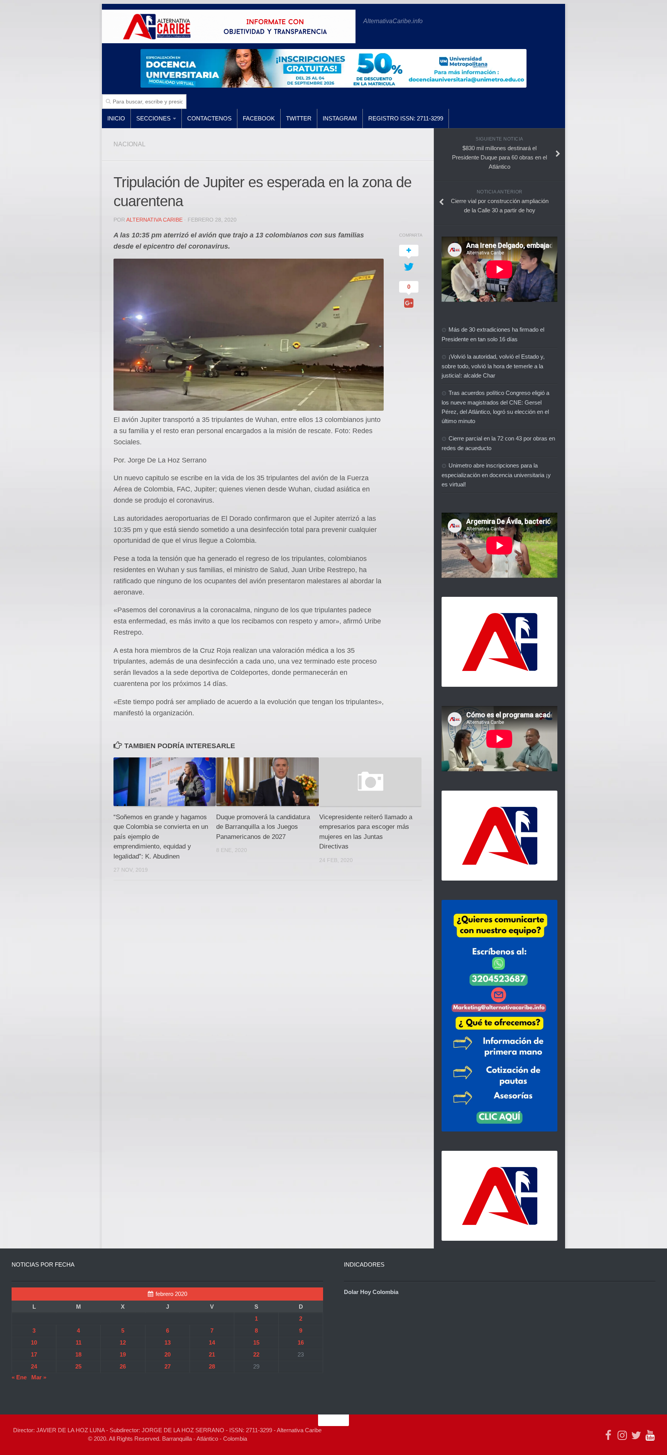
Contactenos (209, 118)
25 (78, 1366)
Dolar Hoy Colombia (371, 1292)
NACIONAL (129, 144)
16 (301, 1342)
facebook (259, 118)
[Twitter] (636, 1435)
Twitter (298, 118)
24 (34, 1366)
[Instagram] (622, 1435)
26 (123, 1366)
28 (212, 1366)
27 (167, 1366)
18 (78, 1354)
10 (34, 1342)
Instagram (340, 118)
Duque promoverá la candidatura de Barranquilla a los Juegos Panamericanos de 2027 (263, 826)
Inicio (116, 118)
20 (167, 1354)
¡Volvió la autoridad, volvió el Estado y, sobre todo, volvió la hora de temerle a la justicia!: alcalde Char (493, 366)
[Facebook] (608, 1435)
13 (167, 1342)
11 (78, 1342)
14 (212, 1342)
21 (212, 1354)
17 (34, 1354)
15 (256, 1342)
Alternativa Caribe (154, 220)
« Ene (19, 1377)
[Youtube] (650, 1435)
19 (123, 1354)
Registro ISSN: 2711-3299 (405, 118)
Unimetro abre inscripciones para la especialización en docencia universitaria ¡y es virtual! (496, 475)
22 (256, 1354)
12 (123, 1342)
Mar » (38, 1377)
